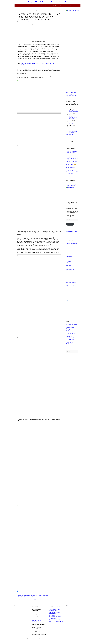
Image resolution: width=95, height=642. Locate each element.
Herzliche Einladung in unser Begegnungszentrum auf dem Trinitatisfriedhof (72, 94)
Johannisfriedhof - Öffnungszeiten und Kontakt (70, 329)
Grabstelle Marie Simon (34, 595)
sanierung (29, 596)
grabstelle (25, 596)
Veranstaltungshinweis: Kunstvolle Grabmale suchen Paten (71, 167)
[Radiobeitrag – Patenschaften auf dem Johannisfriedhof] (70, 263)
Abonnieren (70, 224)
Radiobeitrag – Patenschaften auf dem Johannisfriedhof (71, 257)
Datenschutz (67, 638)
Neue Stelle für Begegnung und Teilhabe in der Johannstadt (72, 153)
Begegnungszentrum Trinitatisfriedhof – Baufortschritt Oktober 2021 (30, 599)
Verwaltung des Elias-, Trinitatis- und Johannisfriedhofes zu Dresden (47, 2)
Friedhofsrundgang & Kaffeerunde (73, 132)
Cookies (72, 638)
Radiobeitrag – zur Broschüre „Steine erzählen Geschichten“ (72, 270)
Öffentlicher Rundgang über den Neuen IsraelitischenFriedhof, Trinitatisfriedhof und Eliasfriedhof (74, 117)
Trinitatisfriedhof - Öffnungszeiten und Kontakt (70, 333)
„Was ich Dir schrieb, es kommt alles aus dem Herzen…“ (73, 122)
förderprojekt (20, 596)
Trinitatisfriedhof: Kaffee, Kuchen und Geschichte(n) (74, 111)
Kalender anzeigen (70, 134)
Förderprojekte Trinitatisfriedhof (23, 595)
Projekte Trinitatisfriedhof (43, 595)
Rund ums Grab (61, 5)
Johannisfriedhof (43, 5)
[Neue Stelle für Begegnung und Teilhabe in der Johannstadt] (70, 191)
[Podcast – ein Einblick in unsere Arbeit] (70, 250)
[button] (0, 641)
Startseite (21, 5)
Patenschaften (70, 5)
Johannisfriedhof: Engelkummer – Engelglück (74, 127)
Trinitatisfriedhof (34, 5)
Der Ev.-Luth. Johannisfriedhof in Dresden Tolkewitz (70, 338)
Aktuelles (27, 5)
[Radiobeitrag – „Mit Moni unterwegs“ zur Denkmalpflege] (70, 289)
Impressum (62, 638)
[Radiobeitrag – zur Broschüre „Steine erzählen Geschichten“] (70, 276)
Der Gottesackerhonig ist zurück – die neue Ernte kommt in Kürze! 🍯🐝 (71, 163)
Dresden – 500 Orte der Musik (23, 597)
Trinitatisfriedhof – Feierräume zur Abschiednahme (70, 342)
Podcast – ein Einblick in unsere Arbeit (71, 244)
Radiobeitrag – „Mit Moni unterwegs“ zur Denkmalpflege (71, 283)
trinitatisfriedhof (34, 596)
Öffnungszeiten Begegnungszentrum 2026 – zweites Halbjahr (72, 172)
